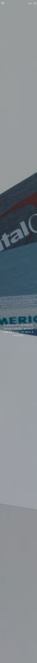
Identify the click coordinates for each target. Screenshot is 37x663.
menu (30, 3)
